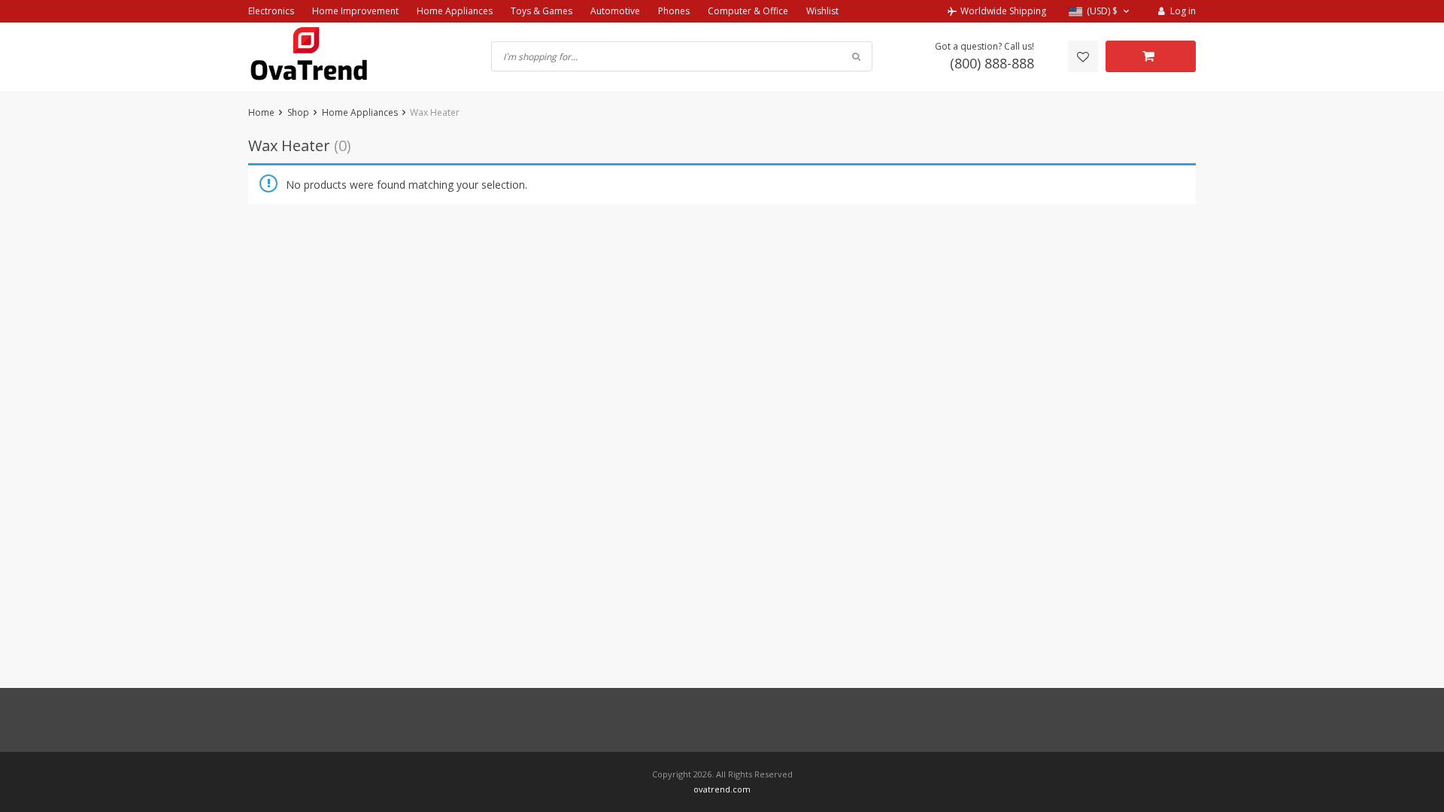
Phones (674, 11)
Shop (298, 112)
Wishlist (822, 11)
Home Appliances (455, 11)
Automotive (615, 11)
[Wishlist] (1083, 56)
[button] (1101, 12)
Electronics (271, 11)
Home (261, 112)
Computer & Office (748, 11)
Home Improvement (355, 11)
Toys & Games (541, 11)
